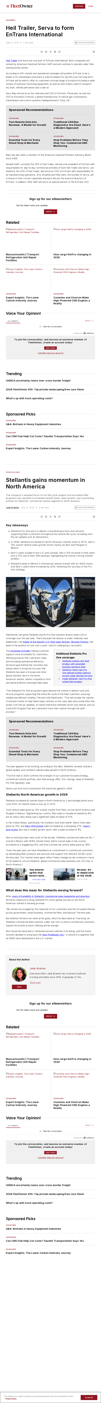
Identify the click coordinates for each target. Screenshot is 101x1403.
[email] (59, 52)
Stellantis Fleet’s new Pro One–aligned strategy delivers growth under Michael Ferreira (77, 673)
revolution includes (20, 651)
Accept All (89, 1397)
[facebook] (41, 52)
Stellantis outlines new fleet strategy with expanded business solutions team (75, 664)
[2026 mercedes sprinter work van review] (64, 874)
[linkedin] (46, 52)
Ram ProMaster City (53, 934)
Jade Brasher (12, 507)
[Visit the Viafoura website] (88, 333)
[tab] (13, 321)
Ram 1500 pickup (34, 826)
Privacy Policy (11, 1399)
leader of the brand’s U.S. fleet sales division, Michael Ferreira (55, 642)
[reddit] (55, 52)
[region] (50, 327)
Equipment (11, 20)
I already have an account (50, 353)
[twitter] (50, 52)
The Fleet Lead (38, 879)
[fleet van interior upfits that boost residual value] (16, 874)
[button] (8, 6)
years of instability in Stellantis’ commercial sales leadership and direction (50, 896)
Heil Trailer (11, 60)
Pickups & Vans (13, 472)
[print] (94, 52)
